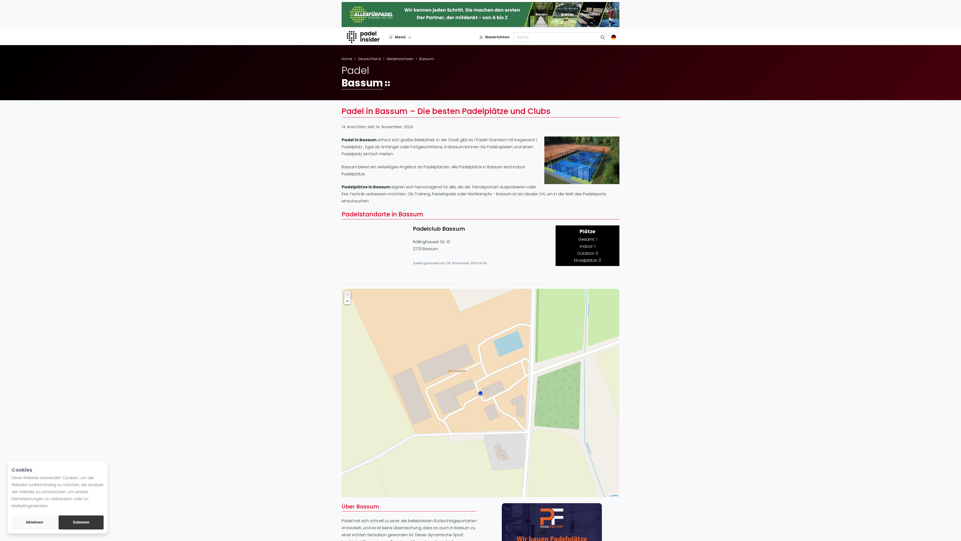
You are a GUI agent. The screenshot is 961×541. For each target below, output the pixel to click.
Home (347, 58)
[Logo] (364, 37)
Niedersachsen (400, 58)
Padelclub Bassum (439, 228)
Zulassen (81, 522)
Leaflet (614, 495)
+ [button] (347, 294)
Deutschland (369, 58)
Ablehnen (34, 522)
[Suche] (603, 37)
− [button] (347, 301)
